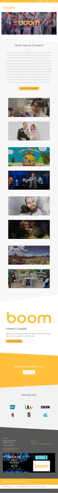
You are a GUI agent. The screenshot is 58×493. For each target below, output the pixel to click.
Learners (29, 278)
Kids (29, 156)
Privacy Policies (34, 442)
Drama (29, 229)
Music (29, 180)
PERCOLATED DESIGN (15, 486)
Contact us (29, 372)
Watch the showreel (29, 88)
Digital (29, 205)
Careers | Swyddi (14, 341)
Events (29, 255)
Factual (29, 107)
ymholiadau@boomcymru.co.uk (10, 448)
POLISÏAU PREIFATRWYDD (18, 481)
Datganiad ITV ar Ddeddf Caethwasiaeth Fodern (42, 444)
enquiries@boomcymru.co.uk (10, 450)
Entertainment (29, 130)
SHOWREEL (6, 481)
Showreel (32, 440)
